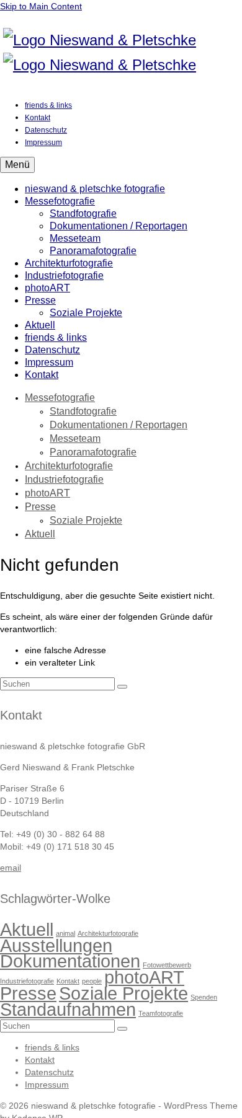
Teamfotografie (160, 1013)
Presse (28, 993)
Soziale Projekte (123, 993)
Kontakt (67, 981)
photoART (144, 977)
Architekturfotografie (108, 933)
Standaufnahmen (68, 1009)
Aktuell (26, 929)
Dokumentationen (70, 961)
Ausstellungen (56, 945)
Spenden (203, 997)
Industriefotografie (27, 981)
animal (65, 933)
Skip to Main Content (41, 6)
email (10, 868)
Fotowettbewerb (167, 965)
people (92, 981)
